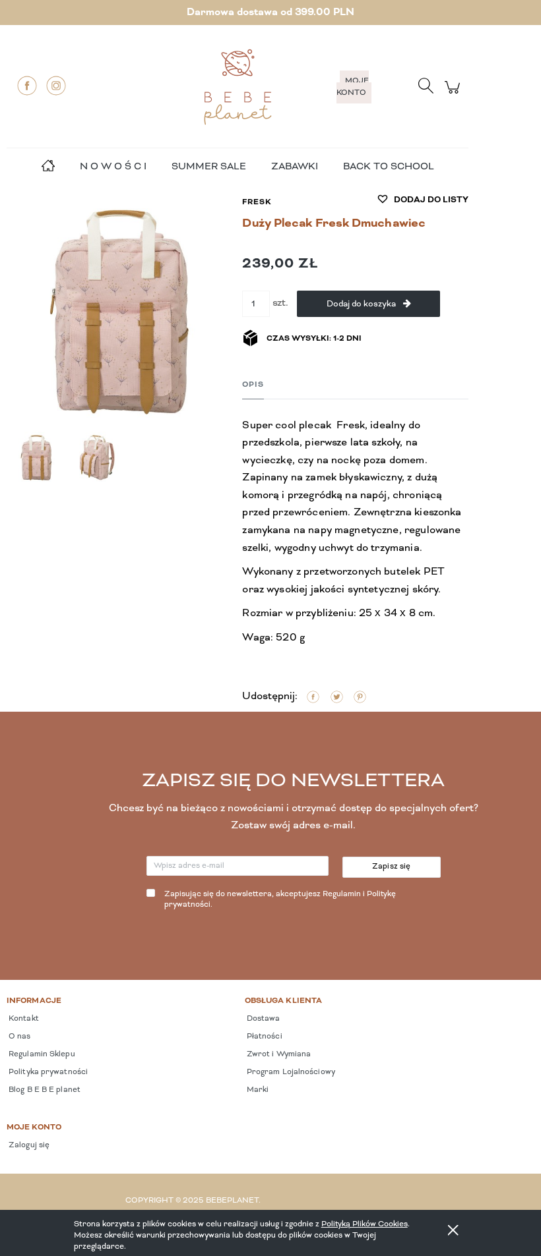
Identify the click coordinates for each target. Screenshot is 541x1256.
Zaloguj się (28, 1145)
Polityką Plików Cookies (364, 1224)
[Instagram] (56, 85)
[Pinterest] (360, 697)
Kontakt (23, 1018)
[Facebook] (27, 85)
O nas (19, 1036)
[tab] (253, 385)
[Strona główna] (237, 87)
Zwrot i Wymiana (278, 1054)
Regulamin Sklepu (41, 1054)
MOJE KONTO (352, 87)
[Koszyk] (454, 94)
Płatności (263, 1036)
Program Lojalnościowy (290, 1072)
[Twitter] (337, 697)
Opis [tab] (253, 385)
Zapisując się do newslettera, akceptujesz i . (280, 900)
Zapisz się (391, 866)
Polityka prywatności (47, 1072)
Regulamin (342, 894)
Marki (257, 1090)
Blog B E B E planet (43, 1090)
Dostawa (262, 1018)
